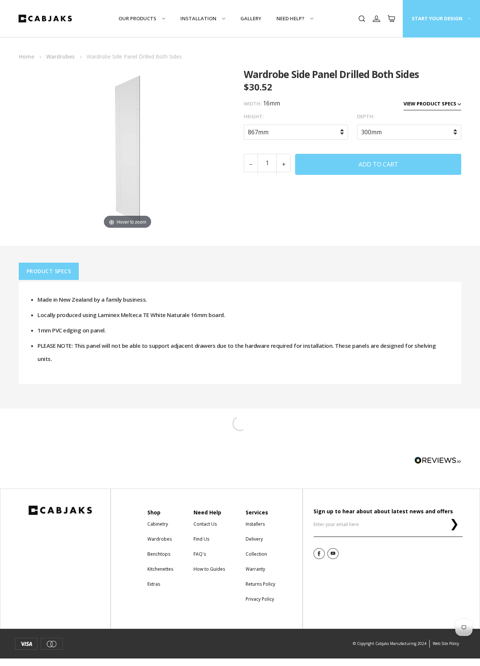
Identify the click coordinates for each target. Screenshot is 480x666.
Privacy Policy (260, 599)
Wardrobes (60, 56)
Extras (153, 584)
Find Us (201, 539)
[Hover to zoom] (127, 148)
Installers (255, 524)
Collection (256, 554)
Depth (365, 116)
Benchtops (158, 554)
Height (253, 116)
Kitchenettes (160, 569)
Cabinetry (157, 524)
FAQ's (200, 554)
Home (26, 56)
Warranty (255, 569)
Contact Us (205, 524)
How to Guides (209, 569)
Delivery (254, 539)
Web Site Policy (446, 643)
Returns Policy (260, 584)
